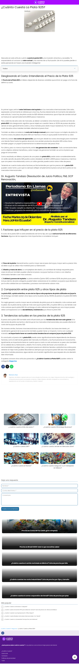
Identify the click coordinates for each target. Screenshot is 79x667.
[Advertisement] (39, 44)
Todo (3, 660)
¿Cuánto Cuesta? (7, 651)
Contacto (4, 656)
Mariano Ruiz (13, 375)
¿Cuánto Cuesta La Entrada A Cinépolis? (15, 606)
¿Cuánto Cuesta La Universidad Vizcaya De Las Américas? (20, 619)
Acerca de (5, 653)
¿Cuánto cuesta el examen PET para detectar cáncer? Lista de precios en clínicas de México (30, 610)
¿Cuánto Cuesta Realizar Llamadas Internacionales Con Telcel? (22, 616)
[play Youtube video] (39, 203)
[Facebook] (3, 366)
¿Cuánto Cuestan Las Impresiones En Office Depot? (19, 613)
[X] (7, 366)
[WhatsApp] (11, 366)
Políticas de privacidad (8, 658)
